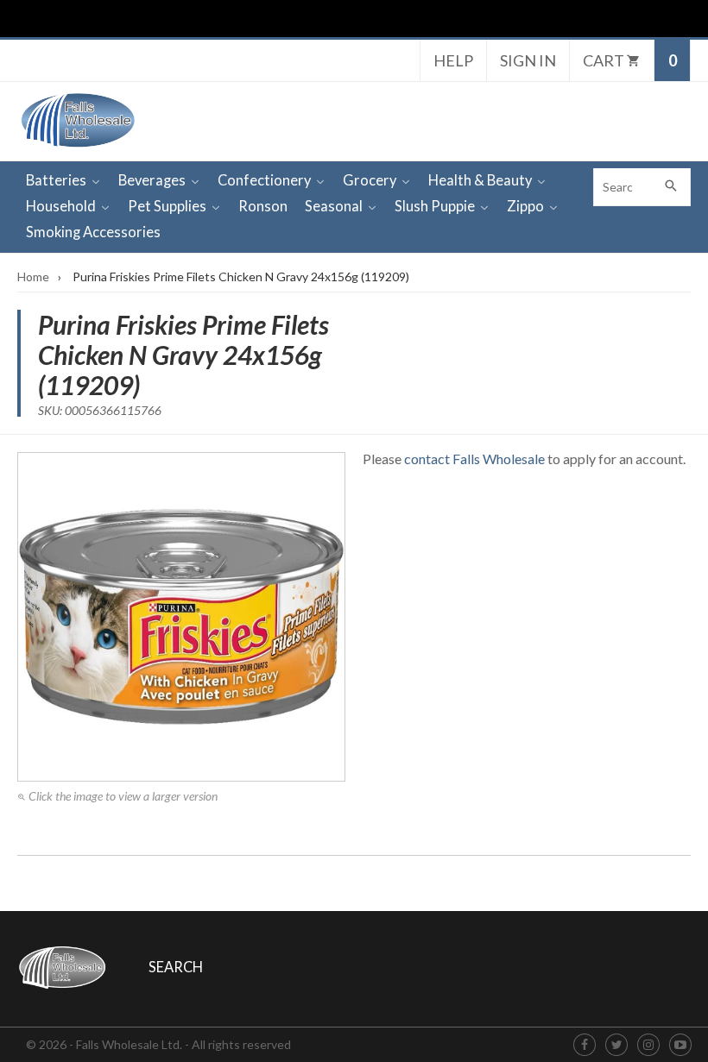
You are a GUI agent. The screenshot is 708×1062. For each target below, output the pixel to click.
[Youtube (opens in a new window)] (680, 1045)
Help (453, 60)
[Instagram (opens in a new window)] (648, 1045)
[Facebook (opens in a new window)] (584, 1045)
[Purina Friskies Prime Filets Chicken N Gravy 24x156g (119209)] (181, 617)
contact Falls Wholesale (474, 458)
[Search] (672, 187)
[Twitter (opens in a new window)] (617, 1045)
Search (176, 967)
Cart (605, 60)
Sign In (528, 60)
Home (33, 276)
